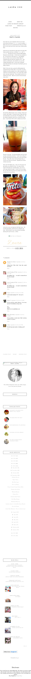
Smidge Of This (15, 605)
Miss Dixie (14, 616)
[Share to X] (19, 248)
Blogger (17, 657)
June (15, 517)
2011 (14, 535)
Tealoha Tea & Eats (15, 489)
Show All (25, 646)
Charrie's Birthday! (18, 607)
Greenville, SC (21, 25)
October (15, 472)
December (15, 467)
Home (10, 21)
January (15, 529)
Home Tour (8, 25)
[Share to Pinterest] (22, 248)
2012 (14, 533)
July (15, 514)
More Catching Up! (17, 627)
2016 (14, 458)
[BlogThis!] (17, 248)
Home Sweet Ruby (15, 595)
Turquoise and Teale (15, 580)
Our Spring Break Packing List (15, 581)
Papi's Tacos (15, 43)
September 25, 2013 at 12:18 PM (17, 300)
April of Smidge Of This (12, 272)
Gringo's (20, 52)
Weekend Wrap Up (15, 501)
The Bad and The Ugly (16, 417)
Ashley (8, 325)
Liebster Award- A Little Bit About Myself (15, 503)
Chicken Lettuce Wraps (16, 432)
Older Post (7, 354)
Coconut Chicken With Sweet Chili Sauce (16, 411)
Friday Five (15, 494)
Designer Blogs (19, 675)
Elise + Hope (14, 563)
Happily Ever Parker (11, 261)
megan (8, 292)
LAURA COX (15, 7)
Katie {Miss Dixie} (11, 314)
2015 (14, 461)
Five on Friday (15, 484)
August (14, 512)
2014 (14, 463)
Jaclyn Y (9, 300)
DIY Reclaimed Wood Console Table (16, 440)
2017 (14, 455)
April (15, 522)
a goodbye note (18, 638)
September (14, 475)
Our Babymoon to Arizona (17, 425)
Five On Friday (15, 506)
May (15, 519)
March (15, 524)
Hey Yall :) (18, 617)
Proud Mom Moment (15, 572)
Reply (8, 268)
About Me (19, 21)
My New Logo (15, 482)
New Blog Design (16, 499)
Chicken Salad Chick (15, 496)
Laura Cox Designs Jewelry (16, 23)
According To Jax (15, 626)
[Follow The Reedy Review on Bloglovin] (10, 652)
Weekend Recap (15, 491)
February (15, 527)
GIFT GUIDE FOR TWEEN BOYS (18, 587)
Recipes (15, 27)
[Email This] (16, 248)
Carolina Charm (14, 575)
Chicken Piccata (15, 477)
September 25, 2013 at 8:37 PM (16, 324)
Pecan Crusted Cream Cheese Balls (15, 486)
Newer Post (23, 354)
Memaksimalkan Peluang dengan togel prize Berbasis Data (14, 566)
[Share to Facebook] (20, 248)
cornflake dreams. (14, 636)
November (14, 470)
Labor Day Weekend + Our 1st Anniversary (15, 508)
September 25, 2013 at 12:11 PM (16, 292)
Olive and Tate (14, 585)
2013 (14, 466)
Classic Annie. (15, 570)
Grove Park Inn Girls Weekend (15, 576)
